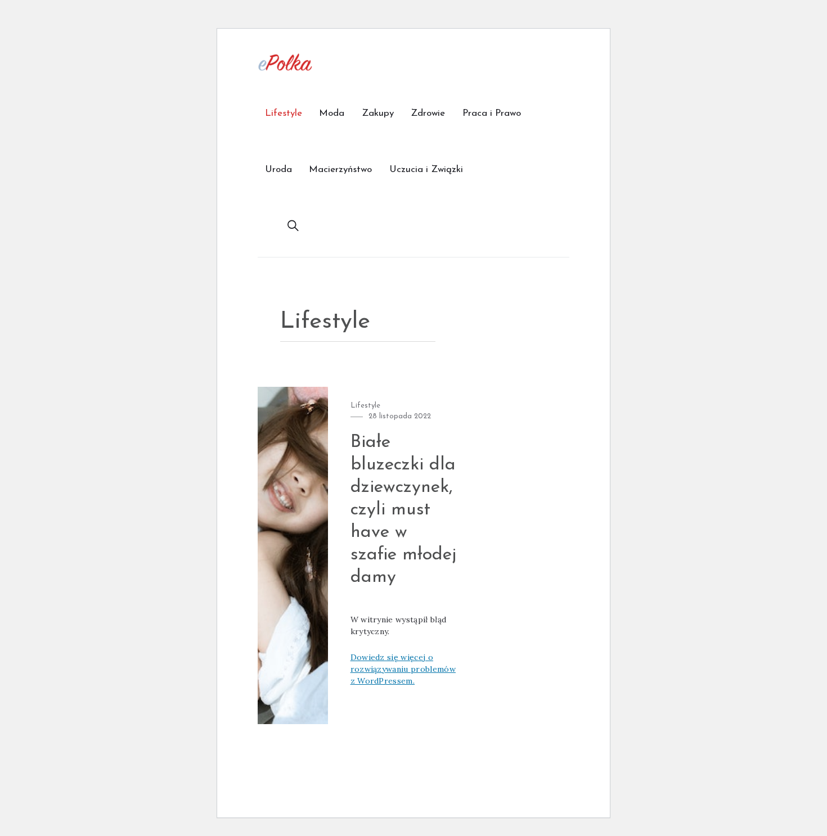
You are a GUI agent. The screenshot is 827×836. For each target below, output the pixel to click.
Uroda (278, 169)
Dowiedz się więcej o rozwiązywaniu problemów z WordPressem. (403, 669)
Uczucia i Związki (426, 169)
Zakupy (378, 113)
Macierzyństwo (340, 169)
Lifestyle (283, 113)
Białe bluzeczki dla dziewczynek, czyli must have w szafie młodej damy (403, 509)
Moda (331, 113)
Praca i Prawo (491, 113)
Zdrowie (428, 113)
